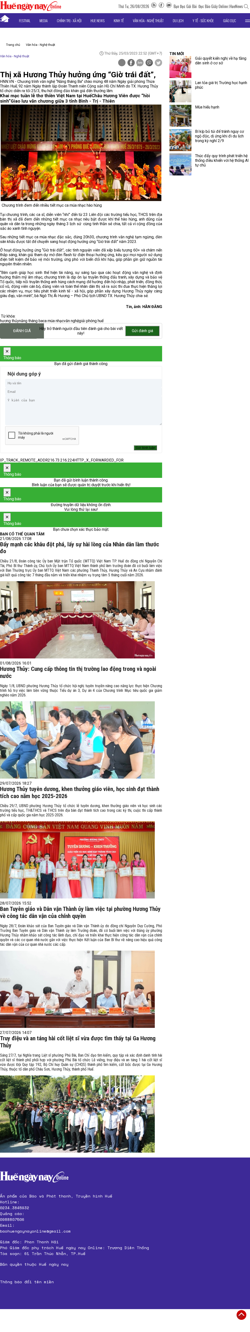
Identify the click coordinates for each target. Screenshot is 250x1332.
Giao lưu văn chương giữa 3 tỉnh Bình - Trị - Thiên (63, 101)
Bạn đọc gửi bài (185, 6)
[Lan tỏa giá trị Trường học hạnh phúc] (180, 91)
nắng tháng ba (31, 321)
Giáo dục (229, 20)
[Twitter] (158, 63)
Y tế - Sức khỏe (203, 20)
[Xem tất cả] (247, 20)
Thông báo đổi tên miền (27, 1282)
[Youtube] (169, 6)
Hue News (97, 20)
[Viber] (149, 63)
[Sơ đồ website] (154, 6)
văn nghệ (71, 321)
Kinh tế (119, 20)
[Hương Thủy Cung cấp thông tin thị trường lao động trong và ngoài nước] (77, 740)
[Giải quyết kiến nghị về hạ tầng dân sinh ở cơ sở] (180, 67)
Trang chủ (13, 45)
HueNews (236, 6)
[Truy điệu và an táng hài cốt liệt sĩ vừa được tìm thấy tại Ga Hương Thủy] (77, 1114)
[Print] (121, 62)
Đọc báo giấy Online (213, 6)
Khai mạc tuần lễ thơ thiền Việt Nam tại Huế (46, 95)
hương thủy (9, 321)
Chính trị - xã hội (69, 20)
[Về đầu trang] (241, 1315)
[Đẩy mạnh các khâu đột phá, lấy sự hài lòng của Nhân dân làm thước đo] (77, 619)
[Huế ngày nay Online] (30, 9)
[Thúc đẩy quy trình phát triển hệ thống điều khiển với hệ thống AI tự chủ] (180, 164)
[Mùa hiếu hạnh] (180, 116)
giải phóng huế (91, 321)
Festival (25, 20)
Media (44, 20)
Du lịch (178, 20)
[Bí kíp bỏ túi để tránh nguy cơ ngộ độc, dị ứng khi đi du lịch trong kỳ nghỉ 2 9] (180, 140)
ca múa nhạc (53, 321)
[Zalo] (140, 63)
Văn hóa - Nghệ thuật (148, 20)
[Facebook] (161, 6)
